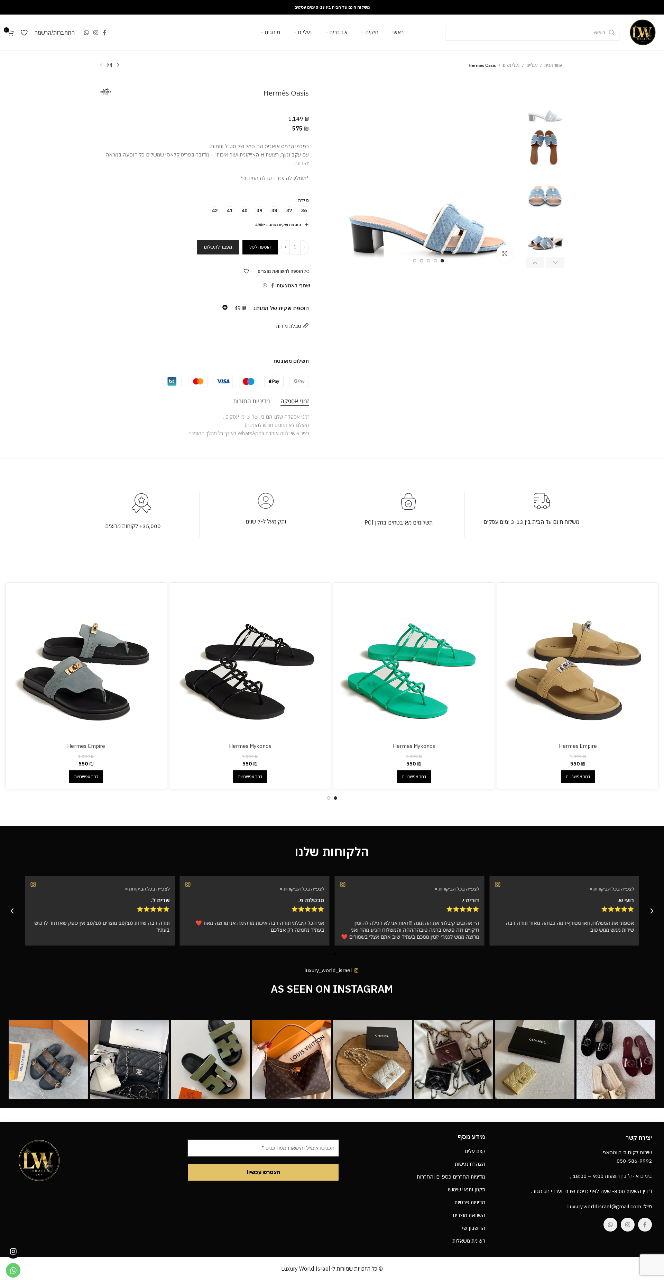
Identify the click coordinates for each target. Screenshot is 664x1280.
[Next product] (101, 65)
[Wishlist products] (24, 32)
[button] (555, 262)
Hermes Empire (578, 746)
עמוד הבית (553, 65)
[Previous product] (118, 65)
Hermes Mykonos (414, 746)
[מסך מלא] (505, 253)
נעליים (531, 65)
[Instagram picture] (616, 1060)
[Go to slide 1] (335, 798)
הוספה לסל (260, 247)
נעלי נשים (511, 65)
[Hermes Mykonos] (414, 663)
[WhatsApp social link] (86, 32)
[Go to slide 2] (328, 798)
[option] (442, 260)
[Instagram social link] (95, 32)
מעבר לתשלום (218, 247)
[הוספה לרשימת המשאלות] (246, 271)
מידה (303, 200)
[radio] (304, 210)
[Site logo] (642, 32)
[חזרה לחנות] (109, 65)
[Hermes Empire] (578, 663)
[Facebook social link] (105, 32)
